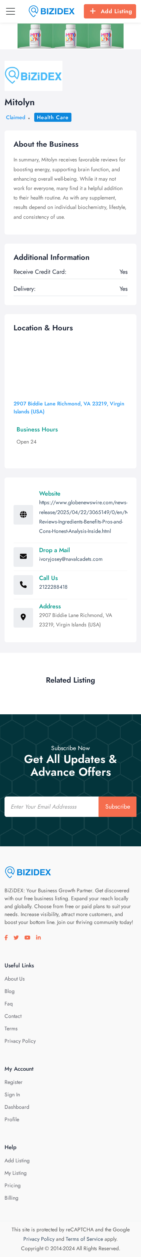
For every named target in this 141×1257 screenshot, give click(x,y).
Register (14, 1082)
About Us (15, 978)
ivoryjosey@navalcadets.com (71, 559)
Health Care (53, 117)
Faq (9, 1003)
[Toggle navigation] (10, 11)
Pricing (13, 1185)
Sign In (12, 1094)
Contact (13, 1016)
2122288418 (53, 587)
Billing (11, 1198)
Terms (11, 1028)
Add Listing (116, 11)
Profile (12, 1119)
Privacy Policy (20, 1041)
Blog (10, 991)
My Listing (16, 1173)
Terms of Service (84, 1239)
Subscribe (117, 806)
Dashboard (17, 1107)
